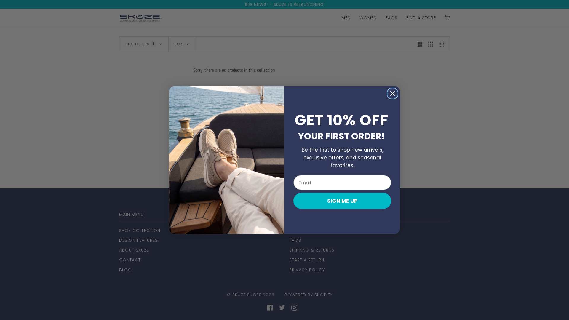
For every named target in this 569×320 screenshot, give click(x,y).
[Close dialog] (392, 93)
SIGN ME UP (342, 200)
